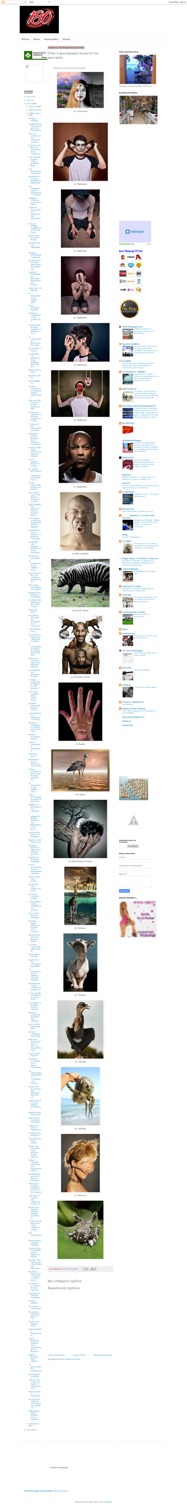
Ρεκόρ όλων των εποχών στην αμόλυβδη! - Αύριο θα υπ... (34, 1091)
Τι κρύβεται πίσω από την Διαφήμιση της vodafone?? (34, 620)
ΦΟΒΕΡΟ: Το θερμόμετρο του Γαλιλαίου (34, 807)
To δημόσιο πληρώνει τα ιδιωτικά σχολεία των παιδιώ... (34, 416)
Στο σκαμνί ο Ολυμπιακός (34, 1307)
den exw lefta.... (128, 704)
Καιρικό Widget (135, 232)
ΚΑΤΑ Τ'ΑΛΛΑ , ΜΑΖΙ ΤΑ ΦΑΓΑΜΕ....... (34, 915)
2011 (29, 103)
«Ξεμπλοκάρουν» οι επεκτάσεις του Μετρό (34, 716)
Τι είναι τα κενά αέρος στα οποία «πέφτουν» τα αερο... (34, 1225)
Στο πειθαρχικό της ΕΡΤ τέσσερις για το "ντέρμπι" (34, 190)
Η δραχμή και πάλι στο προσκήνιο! (34, 1295)
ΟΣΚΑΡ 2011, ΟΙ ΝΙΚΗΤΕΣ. (34, 289)
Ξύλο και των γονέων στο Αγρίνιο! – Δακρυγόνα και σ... (34, 1384)
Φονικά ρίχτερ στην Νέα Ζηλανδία (34, 1242)
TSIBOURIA (126, 595)
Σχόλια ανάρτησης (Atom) (69, 1359)
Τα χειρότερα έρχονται (34, 1054)
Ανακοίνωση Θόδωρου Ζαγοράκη (33, 859)
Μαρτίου (33, 110)
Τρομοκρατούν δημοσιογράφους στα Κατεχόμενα (34, 127)
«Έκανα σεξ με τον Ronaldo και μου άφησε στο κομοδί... (34, 1252)
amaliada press (128, 633)
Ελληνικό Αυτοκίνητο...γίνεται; (34, 736)
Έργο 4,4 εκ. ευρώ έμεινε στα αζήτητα (34, 587)
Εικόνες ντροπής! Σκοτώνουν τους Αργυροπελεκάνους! (34, 1165)
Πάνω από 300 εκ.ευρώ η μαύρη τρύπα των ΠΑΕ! (34, 404)
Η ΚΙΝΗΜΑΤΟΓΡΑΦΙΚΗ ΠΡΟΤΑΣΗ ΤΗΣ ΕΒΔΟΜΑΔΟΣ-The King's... (34, 821)
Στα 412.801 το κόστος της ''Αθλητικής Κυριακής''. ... (35, 638)
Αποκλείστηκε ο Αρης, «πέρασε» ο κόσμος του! (34, 986)
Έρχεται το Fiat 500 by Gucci (34, 841)
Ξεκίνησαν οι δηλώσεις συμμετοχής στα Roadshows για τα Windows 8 (138, 589)
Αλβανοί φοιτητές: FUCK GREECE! (33, 1358)
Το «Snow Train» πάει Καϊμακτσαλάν (34, 947)
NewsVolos (126, 475)
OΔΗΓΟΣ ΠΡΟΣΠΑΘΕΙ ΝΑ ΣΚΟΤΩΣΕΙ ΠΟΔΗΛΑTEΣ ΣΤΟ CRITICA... (34, 278)
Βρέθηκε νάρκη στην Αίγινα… (35, 1113)
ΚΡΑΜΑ (125, 535)
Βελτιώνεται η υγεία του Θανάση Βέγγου (34, 938)
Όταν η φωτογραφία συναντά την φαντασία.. (35, 798)
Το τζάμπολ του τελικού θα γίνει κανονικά (34, 1286)
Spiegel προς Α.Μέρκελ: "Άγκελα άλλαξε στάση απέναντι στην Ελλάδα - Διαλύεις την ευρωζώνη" (146, 523)
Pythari (125, 629)
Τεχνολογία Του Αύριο (131, 586)
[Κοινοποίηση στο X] (89, 1269)
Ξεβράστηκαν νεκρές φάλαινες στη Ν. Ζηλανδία (34, 1415)
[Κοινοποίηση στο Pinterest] (95, 1269)
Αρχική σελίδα (79, 1355)
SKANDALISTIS (128, 457)
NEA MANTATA (128, 509)
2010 (29, 1430)
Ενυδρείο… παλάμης (33, 119)
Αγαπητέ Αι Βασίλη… (142, 670)
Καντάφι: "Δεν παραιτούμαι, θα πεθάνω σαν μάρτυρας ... (35, 1264)
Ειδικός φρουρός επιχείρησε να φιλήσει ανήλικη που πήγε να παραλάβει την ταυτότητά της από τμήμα (138, 365)
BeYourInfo (126, 667)
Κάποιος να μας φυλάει (34, 557)
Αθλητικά (25, 39)
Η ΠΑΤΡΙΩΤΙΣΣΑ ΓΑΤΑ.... (34, 630)
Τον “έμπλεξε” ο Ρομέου (34, 349)
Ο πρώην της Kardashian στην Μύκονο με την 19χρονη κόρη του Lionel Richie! (140, 486)
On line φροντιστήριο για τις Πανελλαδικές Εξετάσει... (34, 869)
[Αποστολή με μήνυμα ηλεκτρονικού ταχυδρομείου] (84, 1269)
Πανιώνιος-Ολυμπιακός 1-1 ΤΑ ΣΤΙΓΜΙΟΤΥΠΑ (34, 317)
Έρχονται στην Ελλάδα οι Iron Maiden (34, 594)
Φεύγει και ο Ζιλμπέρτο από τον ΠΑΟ (34, 1315)
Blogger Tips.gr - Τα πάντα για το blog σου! (140, 558)
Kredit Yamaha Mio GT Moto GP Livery (137, 511)
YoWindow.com (126, 244)
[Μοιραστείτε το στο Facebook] (92, 1269)
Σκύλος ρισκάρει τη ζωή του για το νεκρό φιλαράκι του (34, 774)
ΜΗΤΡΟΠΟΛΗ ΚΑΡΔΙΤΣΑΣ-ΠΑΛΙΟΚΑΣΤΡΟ (139, 406)
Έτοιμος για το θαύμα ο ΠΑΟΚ (34, 1323)
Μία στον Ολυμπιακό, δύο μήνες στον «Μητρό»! (34, 1016)
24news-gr (126, 685)
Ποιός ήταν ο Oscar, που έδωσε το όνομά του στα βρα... (34, 496)
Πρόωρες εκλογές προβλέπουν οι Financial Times (35, 228)
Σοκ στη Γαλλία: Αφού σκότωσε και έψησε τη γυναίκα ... (34, 451)
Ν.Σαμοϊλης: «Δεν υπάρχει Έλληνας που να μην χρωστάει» (34, 547)
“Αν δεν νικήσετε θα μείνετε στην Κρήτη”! (34, 486)
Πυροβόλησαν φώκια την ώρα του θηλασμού (34, 1177)
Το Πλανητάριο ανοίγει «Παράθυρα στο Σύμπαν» (34, 905)
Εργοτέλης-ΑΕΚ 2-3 (34, 376)
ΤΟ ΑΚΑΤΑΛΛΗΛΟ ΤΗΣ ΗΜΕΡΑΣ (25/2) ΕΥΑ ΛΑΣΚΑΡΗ (34, 974)
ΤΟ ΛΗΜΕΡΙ (126, 541)
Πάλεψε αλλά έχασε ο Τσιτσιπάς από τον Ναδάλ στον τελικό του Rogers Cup (138, 478)
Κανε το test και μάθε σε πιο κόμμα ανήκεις (145, 654)
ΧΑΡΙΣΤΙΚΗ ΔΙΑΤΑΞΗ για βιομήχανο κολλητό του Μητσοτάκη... (144, 331)
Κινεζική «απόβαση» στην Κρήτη (34, 1034)
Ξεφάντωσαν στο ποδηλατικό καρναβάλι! (34, 963)
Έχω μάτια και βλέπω (131, 344)
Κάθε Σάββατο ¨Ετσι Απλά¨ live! (145, 572)
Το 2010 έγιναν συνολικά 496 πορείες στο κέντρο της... (34, 264)
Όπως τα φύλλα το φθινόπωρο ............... (142, 615)
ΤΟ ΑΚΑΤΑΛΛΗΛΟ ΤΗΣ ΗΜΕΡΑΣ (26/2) (34, 787)
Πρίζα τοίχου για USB (34, 955)
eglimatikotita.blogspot (131, 440)
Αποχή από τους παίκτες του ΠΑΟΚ (34, 887)
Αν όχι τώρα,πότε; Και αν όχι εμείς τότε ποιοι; (145, 637)
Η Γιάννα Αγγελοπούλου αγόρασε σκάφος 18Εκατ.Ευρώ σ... (34, 391)
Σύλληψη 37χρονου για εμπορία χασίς (34, 201)
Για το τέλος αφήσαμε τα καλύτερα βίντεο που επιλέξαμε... (139, 712)
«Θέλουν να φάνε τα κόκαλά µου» (34, 1127)
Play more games (61, 1491)
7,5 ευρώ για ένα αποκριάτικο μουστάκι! (35, 427)
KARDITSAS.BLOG (129, 389)
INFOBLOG (126, 721)
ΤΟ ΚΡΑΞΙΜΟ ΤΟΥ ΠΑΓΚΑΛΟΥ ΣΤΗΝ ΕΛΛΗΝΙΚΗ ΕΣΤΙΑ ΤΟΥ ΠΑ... (34, 360)
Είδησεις (36, 39)
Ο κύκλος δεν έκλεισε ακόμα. (145, 687)
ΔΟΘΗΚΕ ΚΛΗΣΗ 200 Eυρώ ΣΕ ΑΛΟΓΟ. (34, 706)
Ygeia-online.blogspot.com (133, 717)
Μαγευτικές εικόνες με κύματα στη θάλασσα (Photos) (34, 662)
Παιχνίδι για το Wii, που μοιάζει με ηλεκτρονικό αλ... (34, 577)
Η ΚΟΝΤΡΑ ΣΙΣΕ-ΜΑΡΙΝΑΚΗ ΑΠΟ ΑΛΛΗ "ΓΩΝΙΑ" (35, 603)
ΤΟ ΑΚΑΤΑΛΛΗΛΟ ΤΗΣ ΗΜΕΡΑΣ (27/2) (34, 565)
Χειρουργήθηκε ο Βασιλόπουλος (34, 1332)
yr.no (149, 244)
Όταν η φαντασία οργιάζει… (33, 307)
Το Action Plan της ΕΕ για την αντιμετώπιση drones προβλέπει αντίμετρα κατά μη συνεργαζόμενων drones (146, 349)
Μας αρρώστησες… (34, 1235)
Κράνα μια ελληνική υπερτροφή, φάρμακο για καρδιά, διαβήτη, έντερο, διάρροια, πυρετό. (144, 463)
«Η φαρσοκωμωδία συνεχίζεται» (35, 1367)
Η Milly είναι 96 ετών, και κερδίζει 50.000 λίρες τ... (34, 1104)
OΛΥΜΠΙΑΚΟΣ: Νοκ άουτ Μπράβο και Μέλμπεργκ (34, 179)
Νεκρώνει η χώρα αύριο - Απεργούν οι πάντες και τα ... (34, 1275)
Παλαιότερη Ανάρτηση (102, 1355)
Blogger (108, 1502)
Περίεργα (66, 39)
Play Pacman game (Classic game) (38, 1491)
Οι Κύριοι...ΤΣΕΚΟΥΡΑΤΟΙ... (133, 702)
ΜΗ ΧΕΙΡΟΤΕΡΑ (128, 423)
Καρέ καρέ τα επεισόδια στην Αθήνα (34, 1120)
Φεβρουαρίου (35, 113)
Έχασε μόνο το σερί (34, 371)
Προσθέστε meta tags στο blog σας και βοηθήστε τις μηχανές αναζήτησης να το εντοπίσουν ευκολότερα (138, 563)
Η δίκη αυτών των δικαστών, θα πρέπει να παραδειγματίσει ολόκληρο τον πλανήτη (146, 545)
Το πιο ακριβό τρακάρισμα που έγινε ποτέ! (34, 996)
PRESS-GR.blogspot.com (132, 327)
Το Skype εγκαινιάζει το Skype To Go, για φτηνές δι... (34, 684)
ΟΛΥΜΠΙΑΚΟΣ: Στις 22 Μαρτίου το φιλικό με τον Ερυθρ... (34, 534)
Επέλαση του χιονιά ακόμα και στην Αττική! (34, 762)
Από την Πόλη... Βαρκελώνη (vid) (34, 1026)
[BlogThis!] (86, 1269)
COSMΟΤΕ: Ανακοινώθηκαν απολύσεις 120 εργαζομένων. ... (34, 213)
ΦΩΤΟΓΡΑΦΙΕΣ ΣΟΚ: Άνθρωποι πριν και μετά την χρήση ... (34, 509)
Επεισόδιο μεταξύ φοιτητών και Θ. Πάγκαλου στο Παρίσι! (34, 438)
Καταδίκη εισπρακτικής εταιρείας (34, 255)
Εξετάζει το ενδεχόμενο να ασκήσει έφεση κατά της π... (34, 727)
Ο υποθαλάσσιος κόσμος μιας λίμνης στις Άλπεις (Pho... (35, 649)
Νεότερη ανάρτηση (57, 1355)
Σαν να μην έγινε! (32, 611)
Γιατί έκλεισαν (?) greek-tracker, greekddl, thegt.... (34, 161)
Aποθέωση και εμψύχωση (34, 1134)
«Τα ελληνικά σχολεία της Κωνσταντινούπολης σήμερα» (34, 522)
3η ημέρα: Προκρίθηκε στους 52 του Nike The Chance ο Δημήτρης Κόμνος (146, 599)
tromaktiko (126, 361)
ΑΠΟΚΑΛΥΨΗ (127, 725)
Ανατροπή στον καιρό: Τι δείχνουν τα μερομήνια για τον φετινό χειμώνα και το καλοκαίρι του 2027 (146, 377)
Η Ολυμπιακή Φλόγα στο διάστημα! (34, 834)
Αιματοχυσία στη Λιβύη (34, 1375)
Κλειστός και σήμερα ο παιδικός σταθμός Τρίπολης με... (33, 1212)
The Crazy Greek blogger (132, 650)
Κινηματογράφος (51, 39)
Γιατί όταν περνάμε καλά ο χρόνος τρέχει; (33, 695)
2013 (29, 100)
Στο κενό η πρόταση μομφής (33, 896)
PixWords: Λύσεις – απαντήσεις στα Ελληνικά (146, 495)
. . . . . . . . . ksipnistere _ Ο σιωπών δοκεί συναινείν (138, 516)
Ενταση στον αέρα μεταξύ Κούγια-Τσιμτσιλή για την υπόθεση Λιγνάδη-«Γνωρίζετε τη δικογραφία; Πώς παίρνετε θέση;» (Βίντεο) (146, 447)
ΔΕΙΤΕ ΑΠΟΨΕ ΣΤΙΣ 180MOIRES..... (35, 246)
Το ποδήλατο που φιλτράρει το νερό (34, 673)
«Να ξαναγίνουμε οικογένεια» (34, 171)
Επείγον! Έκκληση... (33, 1302)
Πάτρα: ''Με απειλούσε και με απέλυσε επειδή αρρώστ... (34, 1151)
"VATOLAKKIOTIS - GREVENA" (134, 372)
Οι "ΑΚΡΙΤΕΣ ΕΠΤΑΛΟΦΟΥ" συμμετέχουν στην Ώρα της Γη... (34, 474)
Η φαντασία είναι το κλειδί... (134, 612)
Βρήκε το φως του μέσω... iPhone (34, 237)
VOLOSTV (126, 483)
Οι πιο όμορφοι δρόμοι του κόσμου (34, 462)
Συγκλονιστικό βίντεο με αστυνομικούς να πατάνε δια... (35, 149)
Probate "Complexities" (131, 537)
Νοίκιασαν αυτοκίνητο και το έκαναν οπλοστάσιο (34, 1063)
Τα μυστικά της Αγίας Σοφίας (34, 1140)
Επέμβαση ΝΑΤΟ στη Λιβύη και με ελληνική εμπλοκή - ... (34, 849)
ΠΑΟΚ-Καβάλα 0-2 (34, 382)
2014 (29, 96)
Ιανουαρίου (34, 1423)
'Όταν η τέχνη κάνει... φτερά (34, 878)
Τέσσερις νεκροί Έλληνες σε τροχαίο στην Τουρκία (34, 926)
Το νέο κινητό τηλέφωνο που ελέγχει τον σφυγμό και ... (34, 1403)
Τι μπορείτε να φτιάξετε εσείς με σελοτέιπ (34, 1006)
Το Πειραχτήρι (128, 492)
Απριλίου (33, 106)
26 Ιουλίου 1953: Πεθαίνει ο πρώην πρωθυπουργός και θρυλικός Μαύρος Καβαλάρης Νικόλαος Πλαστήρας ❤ (146, 394)
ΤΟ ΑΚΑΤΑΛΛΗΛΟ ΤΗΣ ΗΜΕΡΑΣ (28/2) (34, 297)
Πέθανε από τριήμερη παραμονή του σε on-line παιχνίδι (34, 1187)
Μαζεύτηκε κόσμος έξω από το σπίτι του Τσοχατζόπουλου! (35, 1044)
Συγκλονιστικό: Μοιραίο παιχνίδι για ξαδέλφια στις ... (34, 329)
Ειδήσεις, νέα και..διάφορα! (133, 708)
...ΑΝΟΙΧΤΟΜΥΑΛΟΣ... (131, 569)
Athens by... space (33, 755)
